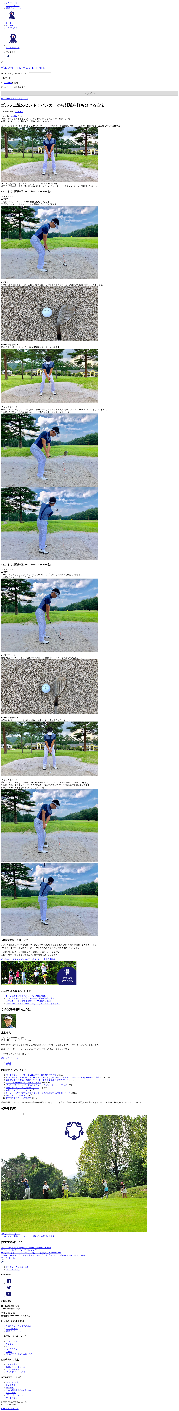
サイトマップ (12, 1398)
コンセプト (11, 1385)
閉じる (16, 48)
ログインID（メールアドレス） (14, 73)
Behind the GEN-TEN (42, 1248)
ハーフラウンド (25, 1253)
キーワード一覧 (8, 1258)
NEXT (8, 1065)
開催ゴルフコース (13, 8)
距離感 (52, 959)
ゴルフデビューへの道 (15, 1372)
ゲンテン (5, 1253)
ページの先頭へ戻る (10, 1409)
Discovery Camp (54, 1253)
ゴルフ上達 (29, 959)
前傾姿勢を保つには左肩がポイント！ (22, 1088)
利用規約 (8, 83)
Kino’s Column (79, 1255)
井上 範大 (19, 112)
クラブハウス (12, 28)
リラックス (14, 1253)
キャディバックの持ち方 (16, 1095)
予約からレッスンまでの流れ (18, 1326)
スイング (36, 1250)
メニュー (10, 48)
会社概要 (10, 1388)
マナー (30, 1248)
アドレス (28, 1250)
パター (21, 1250)
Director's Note (7, 1255)
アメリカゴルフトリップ (23, 1255)
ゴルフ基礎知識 (12, 1369)
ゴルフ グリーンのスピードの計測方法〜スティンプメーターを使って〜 (37, 1085)
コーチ (9, 23)
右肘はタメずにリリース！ (17, 1090)
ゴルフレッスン (12, 6)
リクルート (11, 1393)
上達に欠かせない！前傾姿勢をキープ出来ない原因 (28, 1001)
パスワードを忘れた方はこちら (14, 99)
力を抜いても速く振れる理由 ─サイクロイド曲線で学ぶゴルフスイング (37, 1080)
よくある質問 (12, 1364)
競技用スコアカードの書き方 (18, 1098)
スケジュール (12, 3)
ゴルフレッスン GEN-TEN (17, 1267)
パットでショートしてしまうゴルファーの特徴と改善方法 (31, 1075)
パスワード (6, 78)
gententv (24, 1248)
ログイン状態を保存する (14, 87)
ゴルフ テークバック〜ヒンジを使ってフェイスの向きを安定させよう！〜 (38, 1093)
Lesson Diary (6, 1248)
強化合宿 (44, 1253)
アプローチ (6, 1250)
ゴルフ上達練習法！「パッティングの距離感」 (26, 996)
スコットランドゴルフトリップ (47, 1255)
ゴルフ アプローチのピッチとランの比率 (23, 1083)
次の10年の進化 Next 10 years (18, 1390)
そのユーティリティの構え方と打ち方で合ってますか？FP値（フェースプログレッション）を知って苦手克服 (54, 1077)
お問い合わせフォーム (15, 1367)
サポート (10, 25)
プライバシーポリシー (15, 1395)
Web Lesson (5, 959)
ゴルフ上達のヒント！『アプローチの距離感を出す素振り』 (32, 998)
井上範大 (45, 959)
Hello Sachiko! (67, 1255)
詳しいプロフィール (10, 1058)
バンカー (38, 959)
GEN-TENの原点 (13, 1269)
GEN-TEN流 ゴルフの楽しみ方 (19, 1354)
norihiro (14, 116)
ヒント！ (36, 1253)
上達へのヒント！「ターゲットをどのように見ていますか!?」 (33, 1003)
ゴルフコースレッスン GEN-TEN (23, 68)
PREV (8, 1063)
